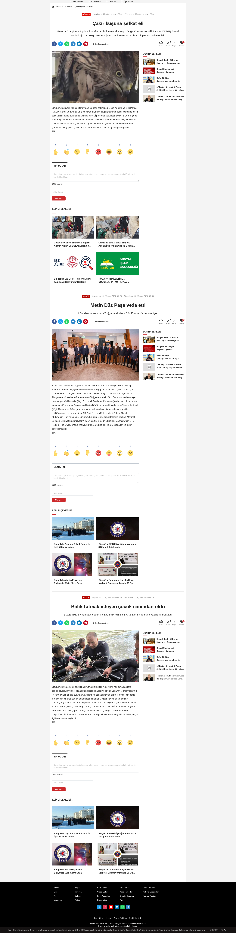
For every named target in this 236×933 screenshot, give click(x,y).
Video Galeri (77, 1)
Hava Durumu (149, 888)
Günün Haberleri (127, 896)
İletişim (109, 918)
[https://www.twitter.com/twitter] (99, 907)
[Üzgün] (130, 147)
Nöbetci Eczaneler (151, 892)
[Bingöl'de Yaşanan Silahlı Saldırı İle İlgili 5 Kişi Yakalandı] (73, 528)
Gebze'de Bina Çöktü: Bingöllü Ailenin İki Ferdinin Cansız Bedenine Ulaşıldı (117, 244)
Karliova (78, 892)
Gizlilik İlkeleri (135, 918)
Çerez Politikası (120, 918)
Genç (56, 892)
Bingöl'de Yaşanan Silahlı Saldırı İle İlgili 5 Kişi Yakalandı (72, 545)
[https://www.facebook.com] (111, 907)
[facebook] (54, 43)
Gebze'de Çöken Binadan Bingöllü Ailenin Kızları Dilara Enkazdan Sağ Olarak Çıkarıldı (72, 244)
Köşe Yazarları (103, 896)
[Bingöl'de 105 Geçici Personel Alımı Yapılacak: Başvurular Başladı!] (73, 263)
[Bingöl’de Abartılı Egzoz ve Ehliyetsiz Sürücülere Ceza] (73, 564)
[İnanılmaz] (120, 147)
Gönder (58, 198)
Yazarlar (112, 1)
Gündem (68, 7)
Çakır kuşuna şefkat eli (84, 7)
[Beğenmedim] (88, 147)
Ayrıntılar (214, 930)
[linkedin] (79, 43)
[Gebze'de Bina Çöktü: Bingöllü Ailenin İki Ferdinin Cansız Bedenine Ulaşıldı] (117, 227)
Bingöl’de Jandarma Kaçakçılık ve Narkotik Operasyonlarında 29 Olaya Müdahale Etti (117, 582)
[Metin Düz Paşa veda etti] (95, 355)
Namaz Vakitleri (149, 896)
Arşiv (122, 900)
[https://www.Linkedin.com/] (117, 907)
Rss (95, 918)
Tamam (223, 930)
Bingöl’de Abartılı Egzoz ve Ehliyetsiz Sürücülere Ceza (68, 581)
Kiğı (55, 896)
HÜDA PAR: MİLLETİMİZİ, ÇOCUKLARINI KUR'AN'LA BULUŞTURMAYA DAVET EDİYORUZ (112, 281)
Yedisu (77, 900)
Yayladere (58, 900)
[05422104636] (122, 907)
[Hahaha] (109, 147)
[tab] (59, 166)
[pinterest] (85, 43)
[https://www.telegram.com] (128, 907)
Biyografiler (102, 900)
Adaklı (56, 888)
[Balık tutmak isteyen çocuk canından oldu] (95, 656)
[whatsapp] (66, 43)
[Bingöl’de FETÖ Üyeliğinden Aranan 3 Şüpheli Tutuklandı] (117, 528)
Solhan (78, 896)
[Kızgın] (98, 147)
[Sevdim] (77, 147)
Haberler (59, 7)
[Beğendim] (56, 147)
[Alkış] (66, 147)
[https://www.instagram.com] (105, 907)
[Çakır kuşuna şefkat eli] (95, 77)
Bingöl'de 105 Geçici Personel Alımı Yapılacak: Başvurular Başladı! (72, 280)
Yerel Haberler (126, 892)
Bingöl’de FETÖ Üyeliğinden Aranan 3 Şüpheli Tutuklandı (117, 545)
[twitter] (60, 43)
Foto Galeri (95, 1)
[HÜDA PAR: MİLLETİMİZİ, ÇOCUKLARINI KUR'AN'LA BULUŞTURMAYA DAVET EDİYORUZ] (117, 263)
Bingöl (77, 888)
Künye (101, 918)
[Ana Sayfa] (53, 7)
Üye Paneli (128, 1)
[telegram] (73, 43)
